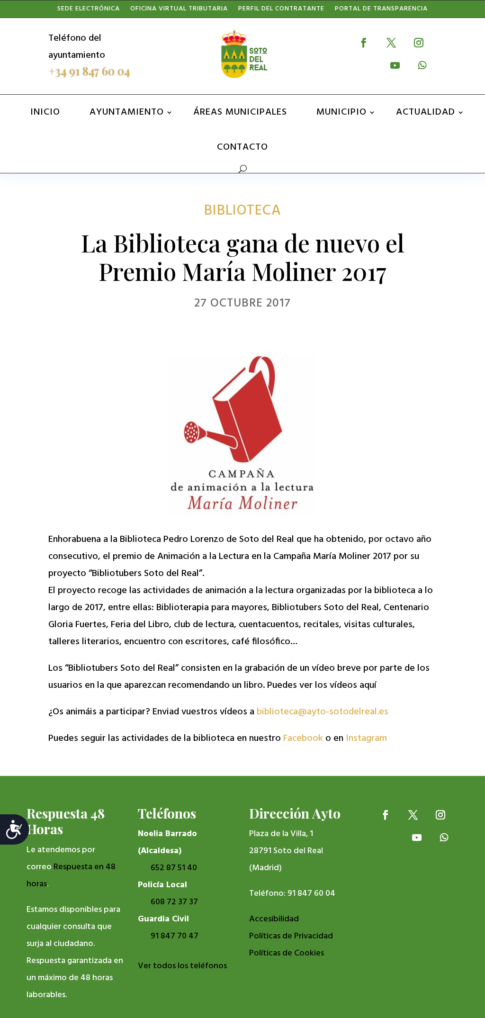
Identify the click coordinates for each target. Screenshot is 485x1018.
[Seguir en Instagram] (418, 42)
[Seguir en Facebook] (363, 42)
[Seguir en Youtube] (395, 65)
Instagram (366, 738)
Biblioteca (242, 210)
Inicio (45, 112)
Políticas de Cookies (286, 953)
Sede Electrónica (88, 11)
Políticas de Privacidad (291, 936)
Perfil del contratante (281, 11)
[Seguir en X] (391, 42)
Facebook (303, 738)
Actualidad (425, 112)
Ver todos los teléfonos (182, 966)
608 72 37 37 (174, 902)
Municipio (341, 112)
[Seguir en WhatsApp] (422, 65)
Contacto (242, 147)
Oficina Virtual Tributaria (179, 11)
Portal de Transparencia (381, 11)
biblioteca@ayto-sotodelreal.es (322, 712)
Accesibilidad (274, 919)
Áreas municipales (240, 112)
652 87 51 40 (174, 868)
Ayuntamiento (127, 112)
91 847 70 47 (174, 936)
